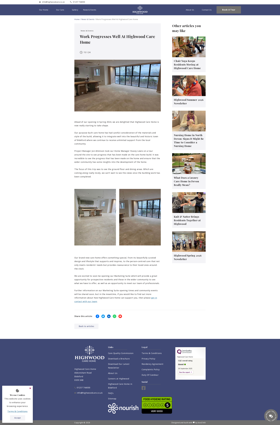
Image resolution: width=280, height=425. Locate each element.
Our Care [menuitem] (60, 10)
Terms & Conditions (152, 353)
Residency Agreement (152, 364)
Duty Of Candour (150, 375)
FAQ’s (111, 393)
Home (77, 19)
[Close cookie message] (30, 388)
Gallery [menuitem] (75, 10)
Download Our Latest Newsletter (119, 366)
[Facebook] (143, 389)
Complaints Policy (151, 369)
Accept (17, 417)
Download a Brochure (119, 358)
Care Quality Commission (120, 353)
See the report (184, 372)
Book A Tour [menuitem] (228, 9)
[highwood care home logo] (140, 10)
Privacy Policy (148, 358)
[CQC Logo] (184, 353)
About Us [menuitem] (190, 10)
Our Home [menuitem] (43, 10)
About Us (112, 373)
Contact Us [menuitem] (207, 10)
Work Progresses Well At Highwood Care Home (117, 19)
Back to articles (86, 326)
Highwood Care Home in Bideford (120, 386)
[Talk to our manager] (271, 416)
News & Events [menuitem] (89, 10)
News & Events (87, 19)
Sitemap (112, 398)
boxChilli (202, 422)
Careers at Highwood (118, 378)
